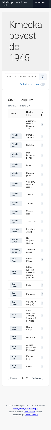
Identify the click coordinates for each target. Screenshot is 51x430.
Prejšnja (13, 378)
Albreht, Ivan (15, 136)
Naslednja (36, 378)
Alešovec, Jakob (16, 230)
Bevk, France (15, 260)
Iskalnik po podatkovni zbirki (14, 4)
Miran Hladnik (29, 412)
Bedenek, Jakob (16, 250)
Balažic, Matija (15, 240)
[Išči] (42, 76)
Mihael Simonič (31, 415)
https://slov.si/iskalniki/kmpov (25, 409)
